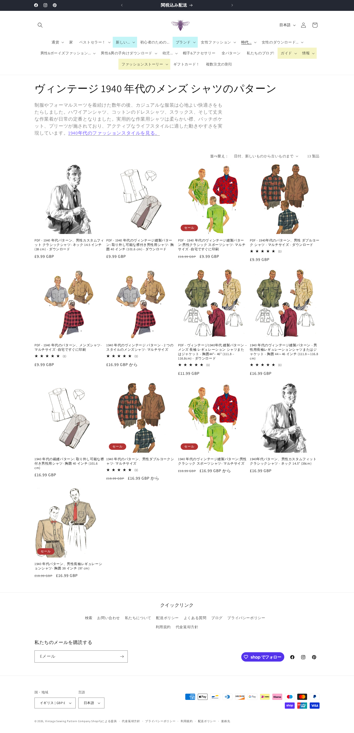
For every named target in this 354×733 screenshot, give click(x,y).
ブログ (217, 617)
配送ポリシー (167, 617)
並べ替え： (219, 156)
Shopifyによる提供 (104, 721)
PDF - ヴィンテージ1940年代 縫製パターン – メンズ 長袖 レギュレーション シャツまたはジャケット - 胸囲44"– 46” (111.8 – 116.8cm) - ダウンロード (212, 352)
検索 (89, 617)
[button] (40, 25)
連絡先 (225, 721)
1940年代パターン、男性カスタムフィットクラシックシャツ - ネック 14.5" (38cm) (283, 461)
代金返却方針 (187, 627)
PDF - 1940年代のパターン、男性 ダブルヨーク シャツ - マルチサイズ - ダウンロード (285, 242)
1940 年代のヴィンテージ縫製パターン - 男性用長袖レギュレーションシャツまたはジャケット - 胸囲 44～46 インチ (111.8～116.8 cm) (284, 352)
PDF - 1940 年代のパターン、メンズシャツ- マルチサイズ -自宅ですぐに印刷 (68, 347)
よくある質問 (195, 617)
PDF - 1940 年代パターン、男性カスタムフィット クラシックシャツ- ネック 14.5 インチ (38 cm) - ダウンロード (69, 244)
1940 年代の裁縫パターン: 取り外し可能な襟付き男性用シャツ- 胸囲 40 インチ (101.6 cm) (69, 463)
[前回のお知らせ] (122, 5)
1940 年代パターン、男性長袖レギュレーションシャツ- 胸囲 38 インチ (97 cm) (68, 566)
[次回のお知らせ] (232, 5)
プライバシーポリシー (246, 617)
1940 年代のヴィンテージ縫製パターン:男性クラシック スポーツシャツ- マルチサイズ (212, 461)
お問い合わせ (108, 617)
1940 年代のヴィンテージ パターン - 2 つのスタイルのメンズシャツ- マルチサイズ (140, 347)
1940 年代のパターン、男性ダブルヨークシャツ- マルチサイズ (140, 461)
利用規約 (163, 627)
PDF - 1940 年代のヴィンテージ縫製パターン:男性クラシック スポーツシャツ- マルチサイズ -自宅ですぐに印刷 (211, 244)
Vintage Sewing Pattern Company (68, 721)
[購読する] (122, 656)
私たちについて (138, 617)
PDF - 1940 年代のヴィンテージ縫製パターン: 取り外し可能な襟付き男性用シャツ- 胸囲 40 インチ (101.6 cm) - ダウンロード (140, 244)
